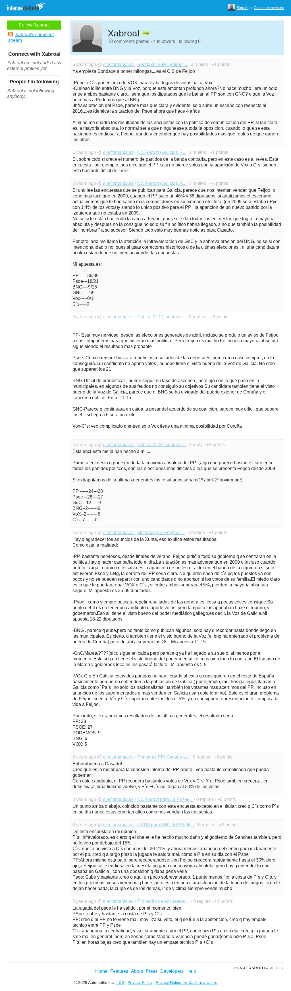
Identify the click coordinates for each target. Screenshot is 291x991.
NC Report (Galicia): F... (161, 152)
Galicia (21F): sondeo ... (161, 316)
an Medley (258, 968)
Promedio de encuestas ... (164, 901)
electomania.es (119, 64)
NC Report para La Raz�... (165, 799)
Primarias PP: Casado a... (163, 757)
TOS (120, 982)
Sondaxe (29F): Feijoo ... (162, 64)
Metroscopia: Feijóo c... (161, 532)
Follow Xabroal (34, 24)
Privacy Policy (140, 982)
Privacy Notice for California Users (186, 982)
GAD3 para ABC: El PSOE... (166, 824)
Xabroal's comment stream (31, 37)
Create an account (269, 8)
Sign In (242, 8)
